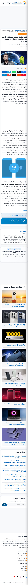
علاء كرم (23, 44)
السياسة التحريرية (22, 554)
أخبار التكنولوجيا (18, 30)
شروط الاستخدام (22, 560)
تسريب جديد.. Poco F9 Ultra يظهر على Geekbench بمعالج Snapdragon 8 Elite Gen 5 (14, 461)
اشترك (4, 505)
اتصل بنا (24, 570)
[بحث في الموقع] (6, 3)
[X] (17, 576)
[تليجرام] (9, 72)
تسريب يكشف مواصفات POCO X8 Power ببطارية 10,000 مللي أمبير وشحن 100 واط (14, 466)
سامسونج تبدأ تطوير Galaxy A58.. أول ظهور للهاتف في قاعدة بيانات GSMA (16, 475)
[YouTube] (14, 576)
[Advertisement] (14, 18)
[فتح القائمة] (9, 3)
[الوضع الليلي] (3, 3)
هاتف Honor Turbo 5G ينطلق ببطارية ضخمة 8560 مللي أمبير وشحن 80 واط (14, 457)
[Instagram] (20, 576)
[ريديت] (19, 75)
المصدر (25, 210)
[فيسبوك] (23, 72)
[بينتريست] (23, 75)
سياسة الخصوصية (21, 558)
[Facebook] (26, 576)
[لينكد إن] (4, 72)
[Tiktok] (23, 576)
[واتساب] (14, 72)
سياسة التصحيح (22, 556)
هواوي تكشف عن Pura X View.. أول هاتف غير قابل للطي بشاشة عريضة (15, 480)
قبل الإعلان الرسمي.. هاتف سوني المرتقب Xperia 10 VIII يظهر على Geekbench (14, 471)
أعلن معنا (23, 568)
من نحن (24, 566)
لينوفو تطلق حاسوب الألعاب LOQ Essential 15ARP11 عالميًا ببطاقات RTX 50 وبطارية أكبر (15, 484)
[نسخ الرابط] (4, 75)
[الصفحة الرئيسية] (19, 3)
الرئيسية (24, 30)
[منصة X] (19, 72)
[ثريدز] (14, 75)
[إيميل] (9, 75)
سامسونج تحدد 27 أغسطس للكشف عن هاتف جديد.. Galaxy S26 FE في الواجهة (15, 489)
